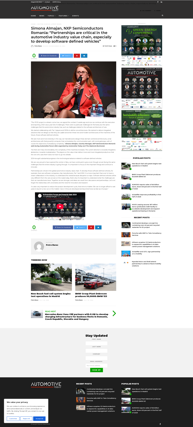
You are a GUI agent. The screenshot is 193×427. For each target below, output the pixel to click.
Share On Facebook (49, 56)
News (41, 16)
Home (33, 16)
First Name (96, 339)
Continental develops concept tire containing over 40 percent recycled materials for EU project (146, 225)
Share (158, 10)
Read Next (50, 311)
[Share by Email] (84, 56)
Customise (13, 419)
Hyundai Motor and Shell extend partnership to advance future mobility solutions (146, 264)
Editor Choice (43, 24)
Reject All (26, 419)
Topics (51, 16)
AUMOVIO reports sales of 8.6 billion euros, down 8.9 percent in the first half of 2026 (147, 187)
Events (75, 16)
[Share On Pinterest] (77, 56)
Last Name (96, 346)
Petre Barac (38, 46)
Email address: (96, 361)
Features (63, 16)
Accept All (39, 419)
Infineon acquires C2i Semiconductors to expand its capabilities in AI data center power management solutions (146, 244)
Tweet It (67, 56)
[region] (26, 411)
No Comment (146, 10)
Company (96, 354)
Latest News (56, 24)
